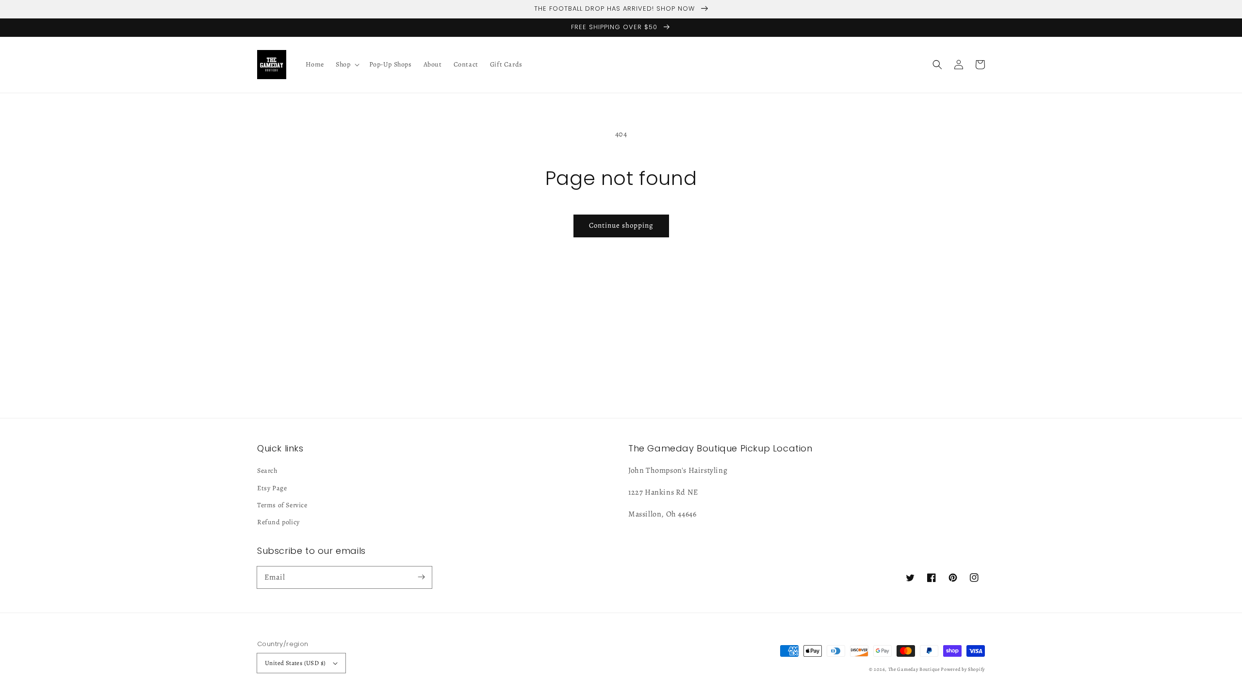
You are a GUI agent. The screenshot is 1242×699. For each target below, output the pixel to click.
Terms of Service (282, 505)
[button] (937, 64)
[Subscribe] (421, 577)
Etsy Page (272, 488)
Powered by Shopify (963, 669)
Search (267, 470)
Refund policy (278, 522)
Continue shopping (621, 225)
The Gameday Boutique (914, 669)
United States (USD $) (295, 663)
